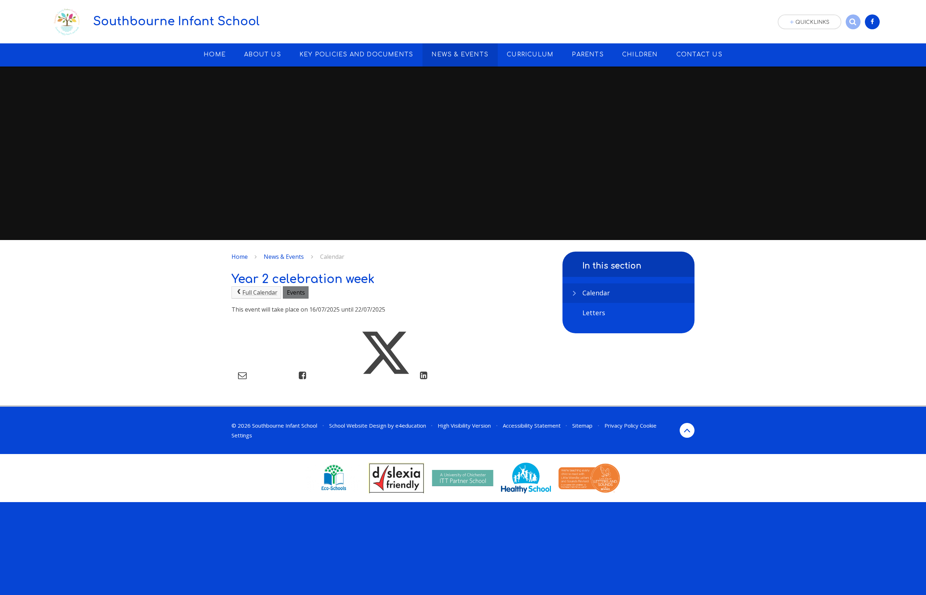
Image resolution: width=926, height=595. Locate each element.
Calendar (332, 257)
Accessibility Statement (532, 425)
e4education (410, 425)
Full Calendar (259, 292)
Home (240, 257)
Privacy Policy (621, 425)
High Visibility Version (464, 425)
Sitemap (582, 425)
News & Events (284, 257)
